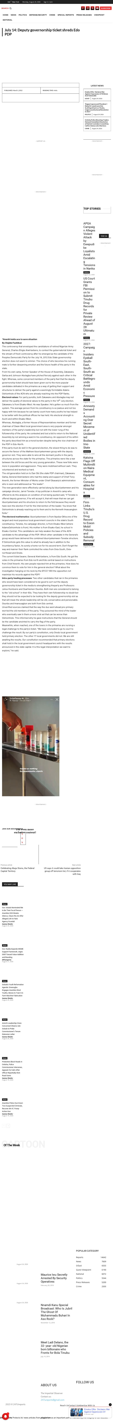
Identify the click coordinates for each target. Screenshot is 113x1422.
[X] (92, 8)
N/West (86, 496)
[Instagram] (88, 8)
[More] (32, 98)
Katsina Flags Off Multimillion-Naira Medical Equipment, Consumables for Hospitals (89, 475)
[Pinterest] (19, 98)
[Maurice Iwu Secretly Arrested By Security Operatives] (56, 1263)
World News (88, 544)
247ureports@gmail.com (52, 1399)
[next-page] (8, 1126)
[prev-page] (4, 1126)
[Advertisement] (56, 57)
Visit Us (104, 236)
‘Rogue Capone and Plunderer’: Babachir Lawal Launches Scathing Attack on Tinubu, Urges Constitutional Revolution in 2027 (97, 108)
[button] (6, 8)
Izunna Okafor (7, 924)
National (87, 451)
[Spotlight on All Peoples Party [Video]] (56, 1199)
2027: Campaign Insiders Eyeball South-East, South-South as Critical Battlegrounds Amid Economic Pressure (89, 370)
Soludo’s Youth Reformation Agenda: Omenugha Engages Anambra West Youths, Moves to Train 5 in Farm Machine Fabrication (13, 990)
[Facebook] (83, 8)
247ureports (6, 960)
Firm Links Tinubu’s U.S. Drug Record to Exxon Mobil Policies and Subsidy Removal (88, 521)
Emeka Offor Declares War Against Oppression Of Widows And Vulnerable (96, 94)
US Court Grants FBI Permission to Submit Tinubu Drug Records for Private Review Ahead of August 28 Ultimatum (89, 306)
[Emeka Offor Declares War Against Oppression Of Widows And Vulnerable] (10, 1258)
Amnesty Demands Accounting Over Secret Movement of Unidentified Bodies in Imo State (89, 426)
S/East (87, 98)
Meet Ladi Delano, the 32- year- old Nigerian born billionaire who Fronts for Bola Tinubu (55, 1347)
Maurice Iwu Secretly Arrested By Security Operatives (54, 1278)
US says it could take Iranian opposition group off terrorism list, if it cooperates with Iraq (62, 871)
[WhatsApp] (26, 98)
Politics (88, 114)
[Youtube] (97, 8)
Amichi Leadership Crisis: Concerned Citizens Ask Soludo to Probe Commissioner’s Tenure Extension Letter (12, 1028)
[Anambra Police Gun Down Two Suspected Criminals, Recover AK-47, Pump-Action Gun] (13, 1093)
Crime (87, 128)
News (106, 34)
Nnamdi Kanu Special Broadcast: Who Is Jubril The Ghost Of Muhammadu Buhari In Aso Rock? (56, 1312)
